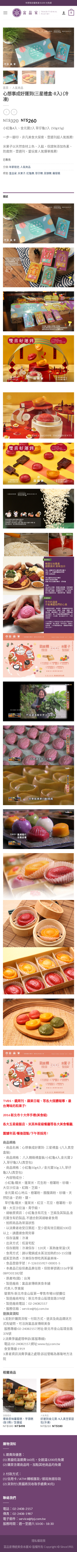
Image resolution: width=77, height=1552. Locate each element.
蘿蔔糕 (56, 173)
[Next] (67, 47)
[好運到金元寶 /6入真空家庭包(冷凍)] (57, 1395)
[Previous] (9, 47)
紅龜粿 (30, 173)
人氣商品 (17, 87)
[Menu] (5, 13)
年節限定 (14, 166)
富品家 (13, 173)
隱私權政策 (38, 1540)
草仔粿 (39, 173)
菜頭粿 (48, 173)
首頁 (5, 87)
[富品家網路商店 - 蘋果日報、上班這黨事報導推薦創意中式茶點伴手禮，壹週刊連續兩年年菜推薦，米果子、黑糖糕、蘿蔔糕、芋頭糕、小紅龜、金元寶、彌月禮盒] (35, 13)
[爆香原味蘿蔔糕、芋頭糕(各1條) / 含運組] (20, 1395)
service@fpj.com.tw (32, 1519)
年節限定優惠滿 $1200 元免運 (38, 3)
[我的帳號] (64, 12)
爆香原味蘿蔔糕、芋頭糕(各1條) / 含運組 (18, 1420)
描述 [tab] (5, 196)
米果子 (21, 173)
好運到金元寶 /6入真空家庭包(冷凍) (57, 1420)
